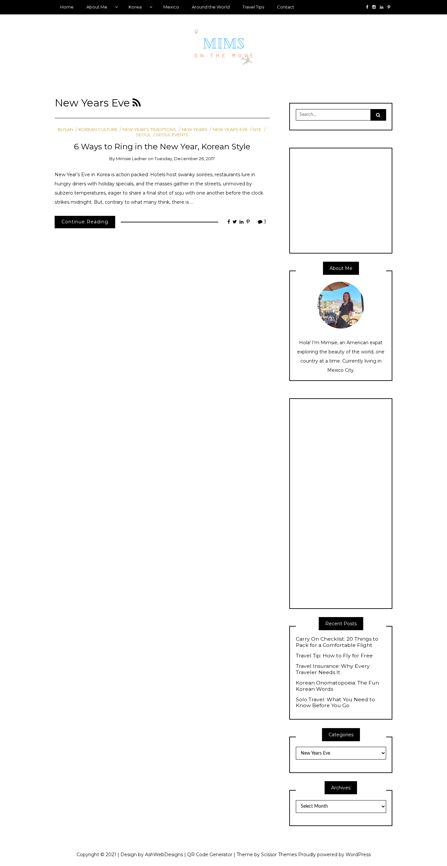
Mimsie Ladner (131, 158)
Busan (65, 129)
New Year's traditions (149, 129)
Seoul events (172, 134)
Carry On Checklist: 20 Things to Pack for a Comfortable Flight (337, 642)
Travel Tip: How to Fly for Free (334, 656)
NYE (257, 129)
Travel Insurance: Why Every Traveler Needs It (333, 669)
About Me (96, 6)
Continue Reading (85, 222)
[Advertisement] (351, 200)
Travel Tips (253, 6)
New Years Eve (230, 129)
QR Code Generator (209, 854)
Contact (285, 6)
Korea (135, 6)
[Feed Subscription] (137, 103)
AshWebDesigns (164, 854)
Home (67, 6)
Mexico (171, 6)
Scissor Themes (279, 854)
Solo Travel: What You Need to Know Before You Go (335, 703)
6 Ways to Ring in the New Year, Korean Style (162, 146)
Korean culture (98, 129)
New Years (194, 129)
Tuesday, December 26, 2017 (184, 158)
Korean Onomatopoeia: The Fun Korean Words (337, 686)
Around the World (211, 6)
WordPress (358, 854)
